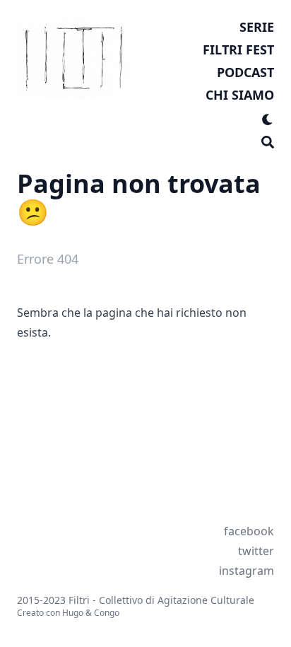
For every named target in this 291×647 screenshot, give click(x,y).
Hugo (72, 613)
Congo (106, 613)
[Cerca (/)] (267, 140)
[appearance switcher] (267, 117)
